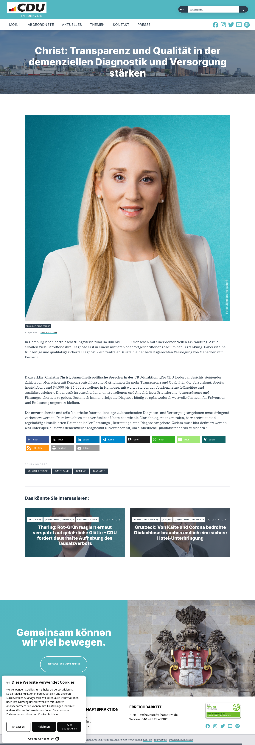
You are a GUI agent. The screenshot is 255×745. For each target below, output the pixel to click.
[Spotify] (247, 25)
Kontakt (147, 739)
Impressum (160, 739)
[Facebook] (215, 25)
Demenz (81, 471)
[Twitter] (231, 25)
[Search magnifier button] (243, 9)
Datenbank (62, 471)
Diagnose (99, 471)
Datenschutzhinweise (181, 739)
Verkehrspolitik (87, 519)
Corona (166, 519)
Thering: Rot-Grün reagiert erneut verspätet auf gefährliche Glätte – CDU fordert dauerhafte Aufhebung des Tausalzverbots (75, 535)
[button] (37, 439)
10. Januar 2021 (217, 519)
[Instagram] (223, 25)
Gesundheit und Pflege (38, 326)
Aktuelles (34, 519)
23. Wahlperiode (38, 471)
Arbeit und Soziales (145, 519)
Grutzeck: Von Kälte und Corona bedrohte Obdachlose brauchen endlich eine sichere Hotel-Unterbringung (180, 533)
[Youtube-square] (239, 25)
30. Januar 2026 (110, 519)
